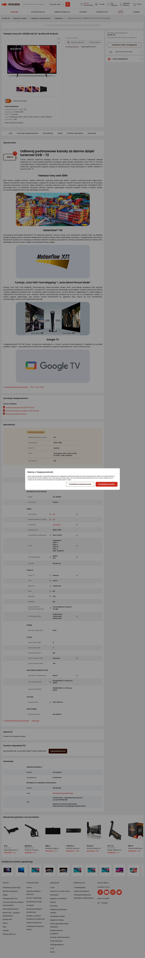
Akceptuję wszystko (106, 484)
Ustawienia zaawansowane (80, 484)
